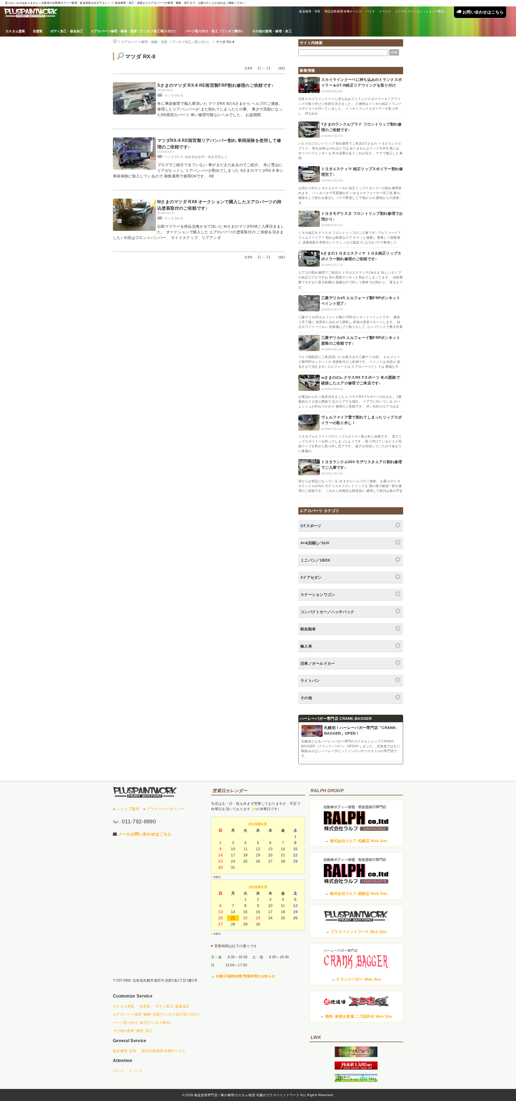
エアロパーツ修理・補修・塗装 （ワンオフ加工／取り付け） (166, 42)
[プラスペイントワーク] (356, 1056)
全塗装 (38, 31)
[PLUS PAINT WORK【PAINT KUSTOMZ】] (145, 792)
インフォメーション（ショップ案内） (421, 11)
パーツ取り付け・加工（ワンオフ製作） (215, 31)
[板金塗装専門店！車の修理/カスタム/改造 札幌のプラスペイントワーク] (31, 12)
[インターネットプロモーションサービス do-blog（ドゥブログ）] (356, 1080)
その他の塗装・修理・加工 (272, 31)
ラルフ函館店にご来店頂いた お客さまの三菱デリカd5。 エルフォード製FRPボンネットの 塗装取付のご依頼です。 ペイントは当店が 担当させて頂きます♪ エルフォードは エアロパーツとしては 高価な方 (349, 362)
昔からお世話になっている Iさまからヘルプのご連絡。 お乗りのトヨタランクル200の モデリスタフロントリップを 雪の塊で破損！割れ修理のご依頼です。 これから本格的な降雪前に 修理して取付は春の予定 (350, 486)
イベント (385, 11)
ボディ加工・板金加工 (66, 31)
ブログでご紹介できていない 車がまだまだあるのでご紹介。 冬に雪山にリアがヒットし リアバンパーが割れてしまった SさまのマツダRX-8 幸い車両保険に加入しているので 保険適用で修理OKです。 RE (198, 170)
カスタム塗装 (15, 31)
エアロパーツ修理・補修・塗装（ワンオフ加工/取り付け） (134, 31)
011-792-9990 (139, 821)
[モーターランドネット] (356, 1068)
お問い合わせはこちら (482, 12)
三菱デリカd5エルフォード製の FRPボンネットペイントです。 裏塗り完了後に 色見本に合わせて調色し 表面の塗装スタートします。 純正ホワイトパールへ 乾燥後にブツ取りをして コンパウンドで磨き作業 (350, 322)
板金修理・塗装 (309, 11)
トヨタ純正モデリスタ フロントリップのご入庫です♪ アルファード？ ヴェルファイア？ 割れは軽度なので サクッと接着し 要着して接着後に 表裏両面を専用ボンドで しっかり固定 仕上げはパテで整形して (349, 237)
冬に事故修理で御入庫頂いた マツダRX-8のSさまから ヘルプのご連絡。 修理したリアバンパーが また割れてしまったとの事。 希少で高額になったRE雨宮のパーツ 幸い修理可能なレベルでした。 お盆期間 (219, 109)
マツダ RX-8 (225, 42)
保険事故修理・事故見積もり (206, 157)
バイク (370, 11)
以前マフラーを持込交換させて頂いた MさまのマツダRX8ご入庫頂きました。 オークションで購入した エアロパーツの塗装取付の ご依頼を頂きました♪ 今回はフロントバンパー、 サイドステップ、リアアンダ (199, 232)
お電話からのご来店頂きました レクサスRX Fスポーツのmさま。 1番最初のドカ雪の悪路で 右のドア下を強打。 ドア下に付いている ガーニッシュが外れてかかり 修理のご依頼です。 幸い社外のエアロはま (350, 401)
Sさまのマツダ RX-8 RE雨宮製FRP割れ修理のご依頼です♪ (215, 85)
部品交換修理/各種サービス (343, 11)
